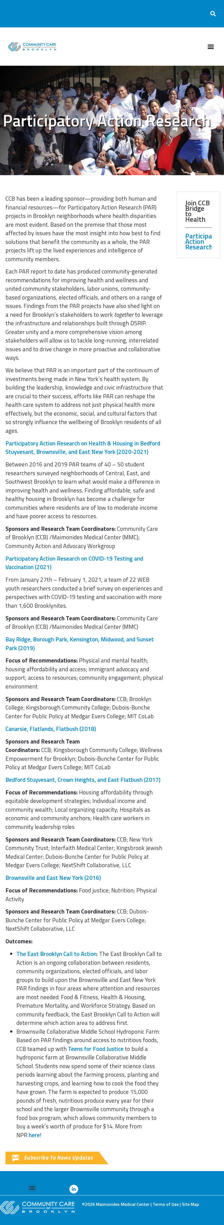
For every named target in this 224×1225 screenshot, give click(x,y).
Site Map (190, 1204)
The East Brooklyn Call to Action (56, 953)
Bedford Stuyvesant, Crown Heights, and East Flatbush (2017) (82, 779)
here (34, 1135)
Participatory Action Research (198, 241)
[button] (213, 13)
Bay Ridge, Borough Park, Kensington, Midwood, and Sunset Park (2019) (79, 643)
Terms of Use (166, 1204)
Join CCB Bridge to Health (197, 211)
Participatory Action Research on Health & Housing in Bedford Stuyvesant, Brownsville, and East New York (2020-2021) (82, 447)
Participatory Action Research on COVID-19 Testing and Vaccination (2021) (74, 563)
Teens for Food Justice (95, 1048)
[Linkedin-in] (73, 1189)
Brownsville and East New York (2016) (53, 877)
